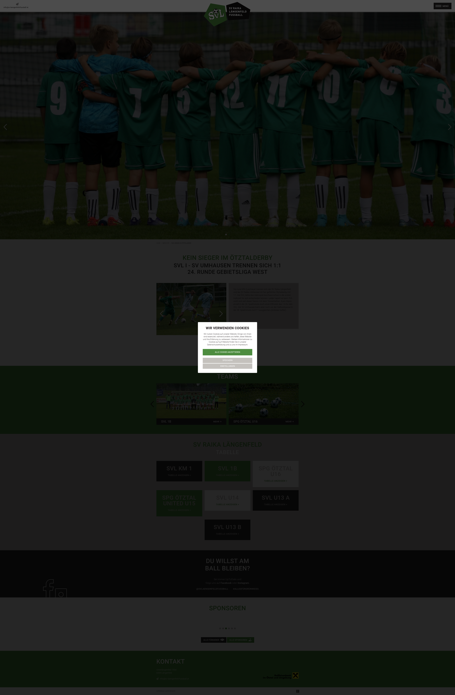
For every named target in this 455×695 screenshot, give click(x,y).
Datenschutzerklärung (216, 345)
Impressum (243, 345)
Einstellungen (227, 366)
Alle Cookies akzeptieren (227, 352)
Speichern (227, 360)
